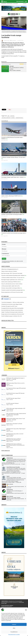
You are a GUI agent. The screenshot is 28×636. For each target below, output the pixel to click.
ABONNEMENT (4, 3)
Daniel (8, 476)
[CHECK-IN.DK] (14, 14)
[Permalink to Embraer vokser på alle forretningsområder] (14, 212)
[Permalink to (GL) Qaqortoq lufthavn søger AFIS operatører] (3, 391)
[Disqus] (14, 90)
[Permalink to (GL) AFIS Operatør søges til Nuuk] (3, 401)
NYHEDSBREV (15, 3)
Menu (5, 1)
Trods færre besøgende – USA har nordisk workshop (12, 302)
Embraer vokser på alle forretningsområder (11, 214)
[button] (26, 610)
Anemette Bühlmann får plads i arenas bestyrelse (12, 310)
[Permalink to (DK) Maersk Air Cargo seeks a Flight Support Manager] (3, 432)
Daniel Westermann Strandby (13, 467)
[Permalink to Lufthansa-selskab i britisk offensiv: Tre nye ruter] (14, 155)
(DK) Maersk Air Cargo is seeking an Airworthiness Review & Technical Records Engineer (15, 445)
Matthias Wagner (7, 40)
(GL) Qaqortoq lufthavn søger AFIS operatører (16, 388)
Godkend (14, 624)
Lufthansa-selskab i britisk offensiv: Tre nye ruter (13, 157)
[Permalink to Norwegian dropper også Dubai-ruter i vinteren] (14, 175)
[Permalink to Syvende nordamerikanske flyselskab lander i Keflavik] (14, 135)
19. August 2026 (18, 482)
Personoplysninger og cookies (14, 634)
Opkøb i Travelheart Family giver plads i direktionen (12, 312)
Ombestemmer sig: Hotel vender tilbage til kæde (11, 304)
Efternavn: (4, 249)
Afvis (14, 628)
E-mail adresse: (5, 253)
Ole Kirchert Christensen (6, 606)
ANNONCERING (9, 3)
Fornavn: (4, 244)
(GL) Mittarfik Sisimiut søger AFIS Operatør (15, 393)
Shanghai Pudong (19, 117)
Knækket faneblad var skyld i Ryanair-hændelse (15, 486)
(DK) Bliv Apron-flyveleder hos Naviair (14, 423)
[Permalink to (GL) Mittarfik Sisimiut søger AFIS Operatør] (3, 396)
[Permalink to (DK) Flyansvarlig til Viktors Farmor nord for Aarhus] (3, 386)
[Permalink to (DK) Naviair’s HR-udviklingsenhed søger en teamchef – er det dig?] (3, 381)
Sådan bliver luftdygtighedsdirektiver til (9, 269)
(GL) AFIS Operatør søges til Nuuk (13, 398)
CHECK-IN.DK (10, 458)
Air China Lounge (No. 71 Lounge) (8, 117)
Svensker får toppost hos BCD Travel (9, 306)
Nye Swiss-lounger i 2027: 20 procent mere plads (11, 273)
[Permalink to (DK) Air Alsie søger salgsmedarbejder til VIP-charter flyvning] (3, 411)
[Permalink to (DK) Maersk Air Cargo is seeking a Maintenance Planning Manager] (3, 442)
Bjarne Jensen (10, 484)
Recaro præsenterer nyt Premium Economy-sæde (12, 292)
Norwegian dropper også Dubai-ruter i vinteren (12, 177)
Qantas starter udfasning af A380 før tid (10, 196)
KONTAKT (25, 3)
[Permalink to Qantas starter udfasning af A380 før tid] (14, 194)
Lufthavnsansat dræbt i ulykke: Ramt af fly (10, 285)
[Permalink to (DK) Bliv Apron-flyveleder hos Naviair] (3, 426)
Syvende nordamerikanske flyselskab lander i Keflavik (12, 275)
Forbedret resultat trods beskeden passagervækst (13, 233)
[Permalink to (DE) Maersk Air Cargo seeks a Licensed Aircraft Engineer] (3, 437)
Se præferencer (14, 631)
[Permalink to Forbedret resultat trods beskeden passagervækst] (14, 231)
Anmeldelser (14, 40)
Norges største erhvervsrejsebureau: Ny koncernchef (12, 314)
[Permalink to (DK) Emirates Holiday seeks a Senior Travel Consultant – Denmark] (3, 421)
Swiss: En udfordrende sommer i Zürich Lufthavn (11, 283)
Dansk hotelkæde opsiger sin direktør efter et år (11, 316)
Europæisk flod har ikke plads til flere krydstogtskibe (12, 308)
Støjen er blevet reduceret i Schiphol (9, 271)
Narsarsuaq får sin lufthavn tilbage (8, 482)
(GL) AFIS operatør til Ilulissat (12, 403)
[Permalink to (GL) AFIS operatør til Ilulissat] (3, 406)
